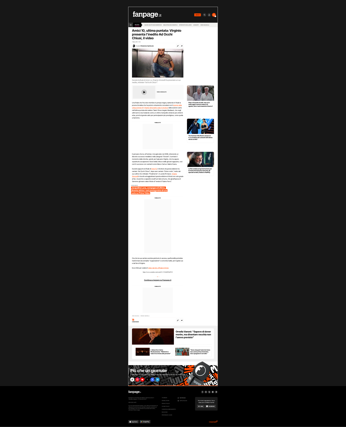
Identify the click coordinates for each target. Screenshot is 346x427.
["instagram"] (137, 379)
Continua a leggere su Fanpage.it (157, 280)
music (137, 25)
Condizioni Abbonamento (169, 409)
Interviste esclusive (185, 25)
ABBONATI (197, 14)
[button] (181, 46)
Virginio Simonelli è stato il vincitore (156, 108)
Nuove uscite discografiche (153, 25)
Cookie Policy (165, 406)
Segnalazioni (165, 400)
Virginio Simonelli (144, 315)
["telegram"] (157, 379)
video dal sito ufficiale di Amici (158, 268)
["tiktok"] (132, 379)
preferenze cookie (167, 415)
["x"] (147, 379)
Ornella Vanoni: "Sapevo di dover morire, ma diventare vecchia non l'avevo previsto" (193, 334)
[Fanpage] (134, 392)
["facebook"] (152, 379)
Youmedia (164, 397)
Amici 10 (154, 169)
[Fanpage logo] (144, 15)
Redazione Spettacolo (147, 46)
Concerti (196, 25)
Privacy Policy (166, 403)
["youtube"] (142, 379)
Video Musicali (204, 25)
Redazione (165, 412)
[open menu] (130, 25)
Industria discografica (170, 25)
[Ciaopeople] (213, 422)
